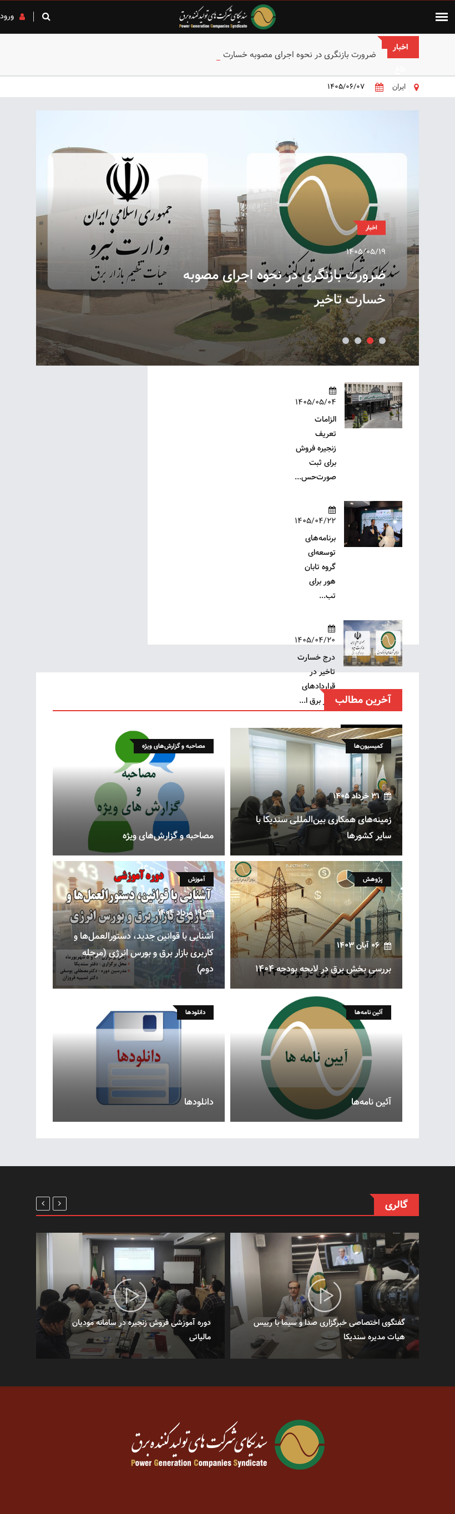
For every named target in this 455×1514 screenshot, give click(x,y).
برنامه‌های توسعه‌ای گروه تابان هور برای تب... (320, 566)
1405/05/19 (366, 252)
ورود (7, 16)
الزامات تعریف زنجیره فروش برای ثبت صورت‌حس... (315, 448)
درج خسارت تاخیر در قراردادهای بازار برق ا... (316, 679)
